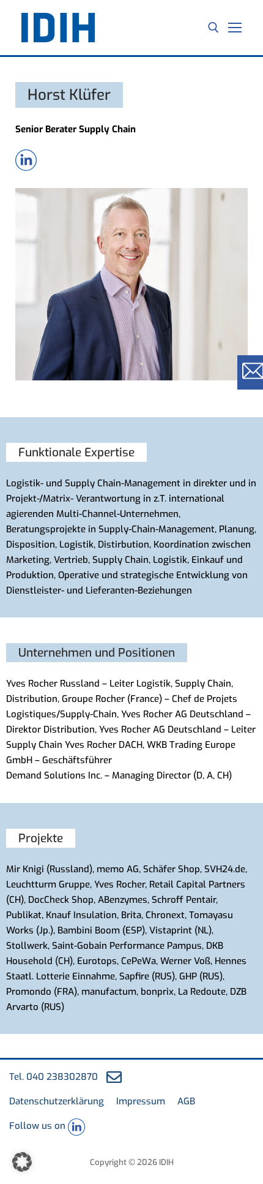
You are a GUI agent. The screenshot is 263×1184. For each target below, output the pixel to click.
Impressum (140, 1101)
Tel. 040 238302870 (53, 1077)
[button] (22, 1162)
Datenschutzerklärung (56, 1101)
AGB (186, 1101)
